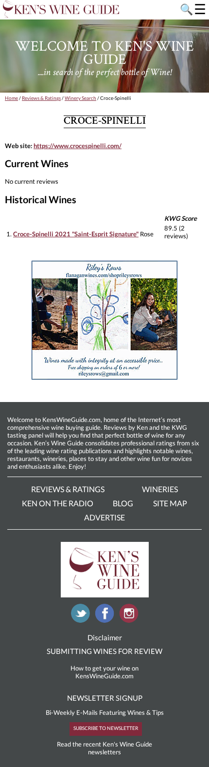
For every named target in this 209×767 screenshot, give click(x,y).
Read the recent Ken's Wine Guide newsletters (104, 748)
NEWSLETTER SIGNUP (104, 697)
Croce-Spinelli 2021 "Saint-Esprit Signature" (76, 234)
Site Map (170, 503)
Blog (123, 503)
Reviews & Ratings (41, 98)
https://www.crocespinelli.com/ (78, 146)
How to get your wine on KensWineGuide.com (104, 672)
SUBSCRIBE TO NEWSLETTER (105, 728)
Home (11, 98)
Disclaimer (104, 637)
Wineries (160, 489)
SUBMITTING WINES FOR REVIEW (104, 651)
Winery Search (80, 98)
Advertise (104, 517)
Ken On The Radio (57, 503)
